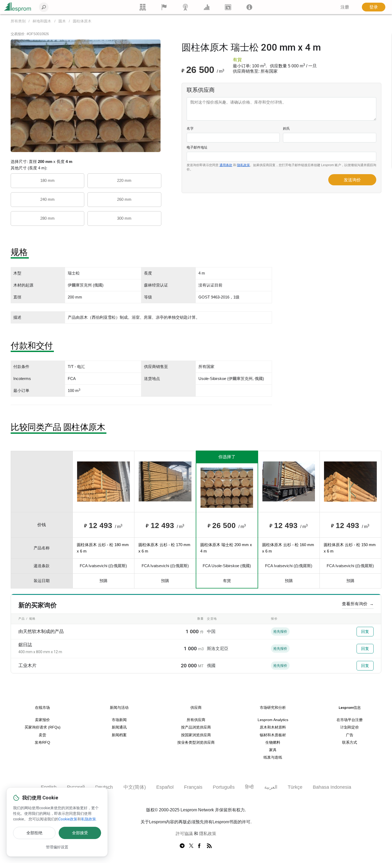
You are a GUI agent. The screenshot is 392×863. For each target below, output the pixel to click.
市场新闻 (119, 720)
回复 (365, 631)
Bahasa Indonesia (332, 787)
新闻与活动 (119, 707)
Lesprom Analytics (273, 720)
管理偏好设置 (57, 847)
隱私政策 (207, 833)
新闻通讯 (119, 727)
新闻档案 (119, 735)
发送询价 (352, 180)
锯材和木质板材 (273, 735)
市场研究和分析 (273, 707)
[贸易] (142, 7)
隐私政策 (243, 165)
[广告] (228, 7)
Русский (76, 787)
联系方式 (349, 743)
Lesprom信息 (350, 707)
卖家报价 (42, 720)
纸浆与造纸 (272, 757)
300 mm (124, 218)
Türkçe (295, 787)
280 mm (47, 218)
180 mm (47, 180)
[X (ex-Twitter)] (191, 846)
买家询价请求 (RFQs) (43, 727)
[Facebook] (200, 846)
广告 (349, 735)
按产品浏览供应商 (196, 727)
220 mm (124, 180)
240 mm (47, 199)
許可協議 (184, 833)
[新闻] (185, 7)
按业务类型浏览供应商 (196, 743)
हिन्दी (249, 787)
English (49, 787)
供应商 (196, 707)
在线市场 (42, 707)
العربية (270, 787)
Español (165, 787)
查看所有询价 (358, 603)
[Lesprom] (249, 7)
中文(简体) (134, 787)
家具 (273, 750)
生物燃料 (272, 743)
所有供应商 (196, 720)
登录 (373, 7)
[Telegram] (182, 846)
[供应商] (164, 7)
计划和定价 (349, 727)
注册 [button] (345, 7)
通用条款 (225, 165)
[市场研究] (206, 7)
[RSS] (209, 846)
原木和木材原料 (273, 727)
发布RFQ (42, 743)
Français (193, 787)
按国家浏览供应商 (196, 735)
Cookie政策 (67, 819)
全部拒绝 (34, 833)
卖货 (42, 735)
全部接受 (80, 833)
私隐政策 (88, 819)
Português (224, 787)
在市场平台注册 (350, 720)
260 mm (124, 199)
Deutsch (104, 787)
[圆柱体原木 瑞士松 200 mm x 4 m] (86, 95)
